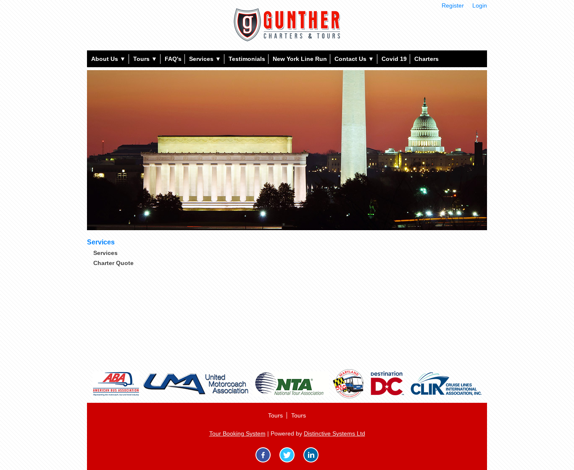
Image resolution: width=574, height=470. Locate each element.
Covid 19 (394, 58)
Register (453, 5)
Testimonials (247, 58)
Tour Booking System (237, 433)
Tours (145, 58)
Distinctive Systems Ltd (334, 433)
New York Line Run (300, 58)
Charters (426, 58)
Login (479, 5)
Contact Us (354, 58)
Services (205, 58)
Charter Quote (113, 263)
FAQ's (173, 58)
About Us (108, 58)
